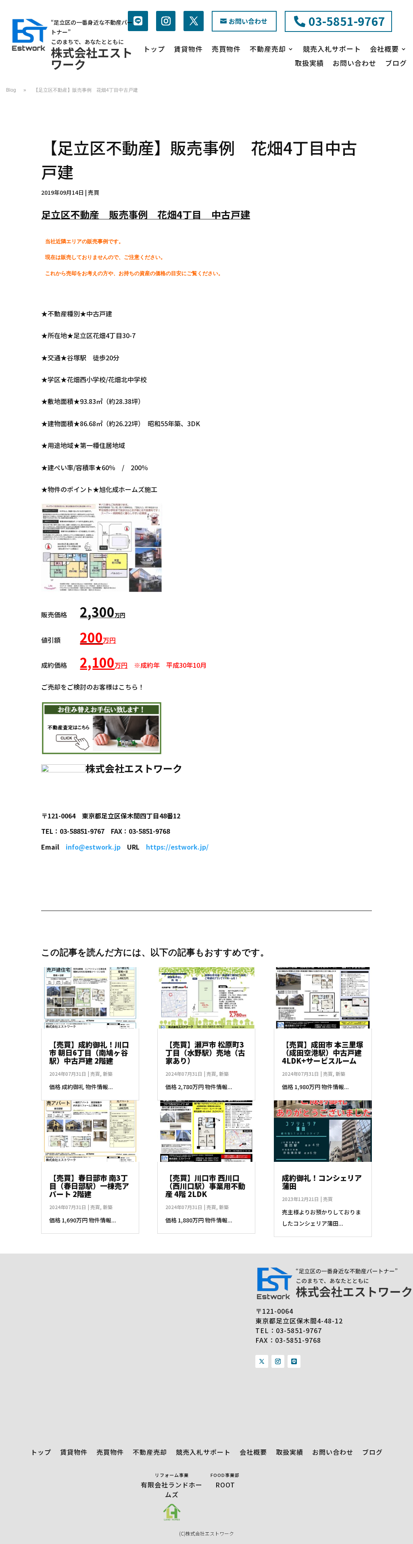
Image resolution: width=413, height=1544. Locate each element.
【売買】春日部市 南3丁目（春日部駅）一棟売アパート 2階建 (89, 1185)
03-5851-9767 (347, 21)
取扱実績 (309, 63)
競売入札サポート (332, 49)
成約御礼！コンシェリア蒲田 (322, 1181)
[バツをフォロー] (194, 21)
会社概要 (384, 49)
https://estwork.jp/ (177, 847)
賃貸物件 (188, 49)
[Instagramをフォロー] (165, 21)
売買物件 (226, 49)
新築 (108, 1073)
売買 (93, 192)
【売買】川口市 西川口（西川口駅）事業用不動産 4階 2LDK (205, 1185)
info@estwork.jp (93, 847)
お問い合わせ (248, 21)
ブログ (396, 63)
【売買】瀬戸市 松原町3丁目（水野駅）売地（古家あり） (205, 1052)
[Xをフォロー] (261, 1361)
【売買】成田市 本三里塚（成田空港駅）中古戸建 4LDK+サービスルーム (322, 1052)
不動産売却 (268, 49)
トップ (154, 49)
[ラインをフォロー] (138, 21)
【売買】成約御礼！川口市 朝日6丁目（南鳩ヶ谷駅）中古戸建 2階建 (89, 1052)
